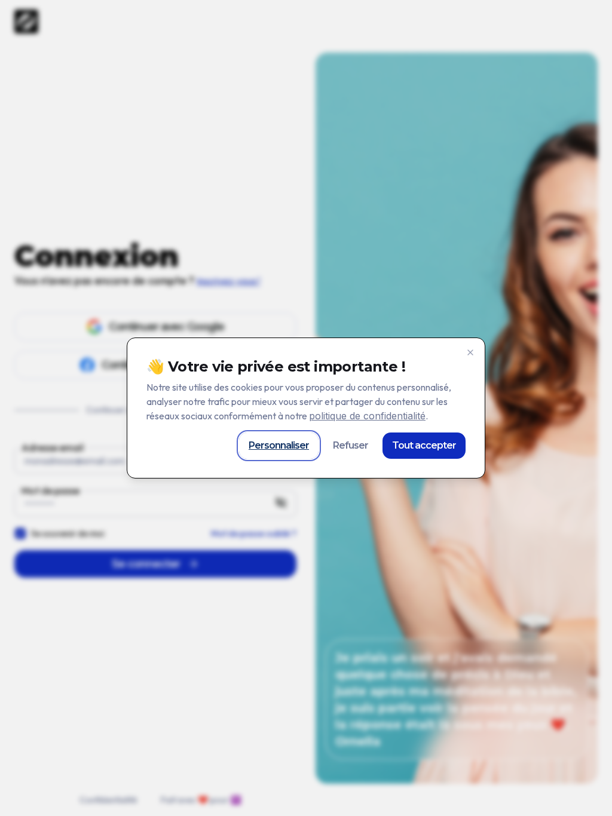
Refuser (350, 445)
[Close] (470, 352)
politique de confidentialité (367, 416)
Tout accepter (424, 445)
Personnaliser (279, 445)
